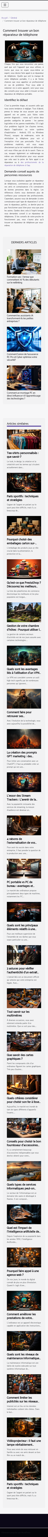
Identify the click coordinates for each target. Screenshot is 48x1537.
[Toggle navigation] (4, 4)
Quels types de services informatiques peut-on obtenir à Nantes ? (21, 1188)
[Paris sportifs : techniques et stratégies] (24, 482)
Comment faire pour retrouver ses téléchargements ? (19, 716)
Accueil (4, 17)
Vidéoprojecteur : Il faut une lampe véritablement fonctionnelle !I (24, 1445)
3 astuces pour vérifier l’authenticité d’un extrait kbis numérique (22, 972)
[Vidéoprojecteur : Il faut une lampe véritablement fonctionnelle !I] (24, 1426)
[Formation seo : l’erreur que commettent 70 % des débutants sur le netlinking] (24, 261)
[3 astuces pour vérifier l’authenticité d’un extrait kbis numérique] (24, 954)
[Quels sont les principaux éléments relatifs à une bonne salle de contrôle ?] (24, 911)
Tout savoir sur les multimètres (18, 1013)
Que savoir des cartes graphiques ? (20, 1057)
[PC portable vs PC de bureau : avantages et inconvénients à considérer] (24, 868)
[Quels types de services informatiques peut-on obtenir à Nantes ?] (24, 1170)
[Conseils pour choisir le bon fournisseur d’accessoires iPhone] (24, 1127)
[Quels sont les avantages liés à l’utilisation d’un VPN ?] (24, 655)
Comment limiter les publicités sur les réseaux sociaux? (22, 1401)
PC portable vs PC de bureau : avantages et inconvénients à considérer (23, 886)
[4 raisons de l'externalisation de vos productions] (24, 825)
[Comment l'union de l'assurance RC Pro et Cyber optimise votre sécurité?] (24, 339)
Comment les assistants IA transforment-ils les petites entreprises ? (20, 318)
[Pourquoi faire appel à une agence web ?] (24, 1257)
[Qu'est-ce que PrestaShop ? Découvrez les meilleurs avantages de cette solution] (24, 568)
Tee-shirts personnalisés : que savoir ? (23, 455)
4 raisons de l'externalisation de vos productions (21, 843)
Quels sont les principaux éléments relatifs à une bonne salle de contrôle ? (22, 929)
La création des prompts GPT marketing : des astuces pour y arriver (22, 756)
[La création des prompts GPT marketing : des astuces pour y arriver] (24, 738)
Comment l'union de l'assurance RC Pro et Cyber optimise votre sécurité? (22, 357)
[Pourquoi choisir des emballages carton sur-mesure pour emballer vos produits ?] (24, 525)
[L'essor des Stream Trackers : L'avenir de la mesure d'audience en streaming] (24, 781)
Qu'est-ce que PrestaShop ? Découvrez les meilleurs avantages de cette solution (24, 586)
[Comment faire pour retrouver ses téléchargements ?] (24, 698)
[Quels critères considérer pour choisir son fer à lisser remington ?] (24, 1084)
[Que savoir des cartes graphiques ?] (24, 1041)
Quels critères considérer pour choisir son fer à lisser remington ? (23, 1102)
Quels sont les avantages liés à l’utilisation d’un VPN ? (23, 673)
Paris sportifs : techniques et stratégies (23, 498)
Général (14, 17)
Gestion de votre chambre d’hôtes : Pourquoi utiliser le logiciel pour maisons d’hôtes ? (24, 632)
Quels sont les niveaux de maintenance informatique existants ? (23, 1358)
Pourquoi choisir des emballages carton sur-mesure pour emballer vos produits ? (23, 545)
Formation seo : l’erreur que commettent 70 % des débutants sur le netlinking (23, 280)
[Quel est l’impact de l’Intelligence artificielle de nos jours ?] (24, 1213)
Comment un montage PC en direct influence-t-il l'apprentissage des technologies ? (23, 396)
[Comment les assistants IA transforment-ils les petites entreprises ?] (24, 300)
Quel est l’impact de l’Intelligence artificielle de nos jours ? (23, 1232)
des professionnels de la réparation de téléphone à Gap (24, 164)
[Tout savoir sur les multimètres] (24, 997)
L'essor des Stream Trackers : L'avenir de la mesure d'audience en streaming (21, 801)
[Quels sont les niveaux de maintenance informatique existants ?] (24, 1340)
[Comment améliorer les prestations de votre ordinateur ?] (24, 1300)
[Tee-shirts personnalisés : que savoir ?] (24, 439)
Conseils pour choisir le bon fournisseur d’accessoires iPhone (24, 1145)
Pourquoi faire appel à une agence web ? (23, 1273)
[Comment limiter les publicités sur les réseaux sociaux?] (24, 1383)
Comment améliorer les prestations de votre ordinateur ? (21, 1318)
